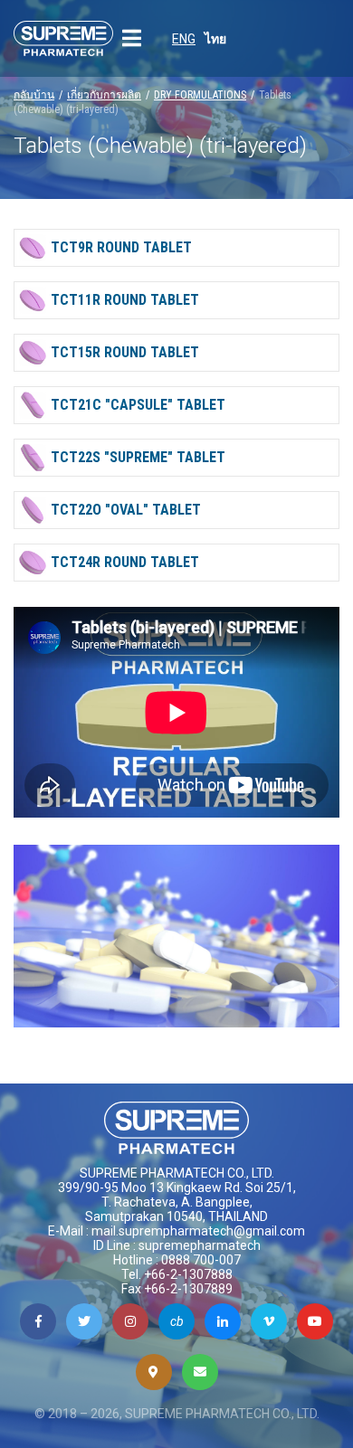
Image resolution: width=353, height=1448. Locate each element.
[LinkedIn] (223, 1321)
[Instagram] (130, 1321)
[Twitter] (84, 1321)
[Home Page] (63, 39)
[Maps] (154, 1372)
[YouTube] (315, 1321)
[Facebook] (38, 1321)
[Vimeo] (269, 1321)
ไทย (215, 39)
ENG (184, 39)
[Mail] (200, 1372)
